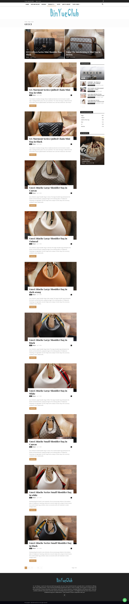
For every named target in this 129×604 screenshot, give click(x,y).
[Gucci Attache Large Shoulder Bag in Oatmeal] (51, 225)
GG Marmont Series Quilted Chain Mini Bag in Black (49, 140)
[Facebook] (103, 1)
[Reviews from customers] (92, 73)
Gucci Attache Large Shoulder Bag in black (48, 341)
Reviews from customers (88, 76)
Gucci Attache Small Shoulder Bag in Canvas (48, 443)
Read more (32, 105)
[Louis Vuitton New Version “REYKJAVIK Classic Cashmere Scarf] (83, 102)
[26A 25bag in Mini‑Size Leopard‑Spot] (92, 150)
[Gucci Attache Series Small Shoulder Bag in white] (51, 479)
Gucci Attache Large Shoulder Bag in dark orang (48, 291)
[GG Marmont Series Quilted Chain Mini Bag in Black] (51, 125)
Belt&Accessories (91, 85)
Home (26, 21)
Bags (29, 21)
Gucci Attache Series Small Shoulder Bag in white (50, 494)
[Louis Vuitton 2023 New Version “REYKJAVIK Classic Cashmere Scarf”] (83, 95)
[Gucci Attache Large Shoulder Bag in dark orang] (51, 276)
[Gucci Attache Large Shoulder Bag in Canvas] (51, 174)
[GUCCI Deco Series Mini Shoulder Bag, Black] (44, 44)
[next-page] (41, 568)
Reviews (83, 78)
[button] (102, 4)
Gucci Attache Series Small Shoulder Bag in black (50, 544)
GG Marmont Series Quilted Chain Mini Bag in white (49, 91)
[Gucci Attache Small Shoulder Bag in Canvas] (51, 428)
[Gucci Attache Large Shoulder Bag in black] (51, 327)
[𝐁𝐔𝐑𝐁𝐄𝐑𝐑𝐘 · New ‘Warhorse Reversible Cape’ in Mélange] (83, 83)
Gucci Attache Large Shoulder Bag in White (48, 392)
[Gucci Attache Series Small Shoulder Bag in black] (51, 530)
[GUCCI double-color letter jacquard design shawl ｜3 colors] (83, 89)
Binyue (34, 95)
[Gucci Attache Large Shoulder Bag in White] (51, 377)
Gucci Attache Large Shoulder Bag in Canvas (48, 189)
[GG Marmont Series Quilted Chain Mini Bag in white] (51, 76)
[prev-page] (81, 107)
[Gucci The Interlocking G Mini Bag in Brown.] (84, 44)
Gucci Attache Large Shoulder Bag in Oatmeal (48, 240)
